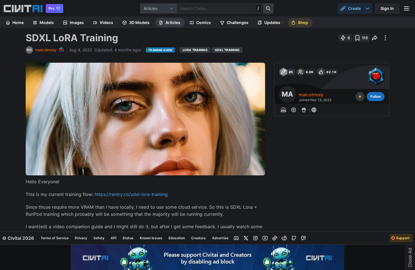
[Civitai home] (23, 8)
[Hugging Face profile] (283, 109)
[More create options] (367, 8)
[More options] (259, 69)
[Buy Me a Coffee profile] (303, 109)
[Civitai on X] (246, 238)
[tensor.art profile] (313, 109)
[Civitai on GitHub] (294, 238)
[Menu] (406, 8)
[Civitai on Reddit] (284, 238)
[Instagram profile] (293, 109)
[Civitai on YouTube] (265, 238)
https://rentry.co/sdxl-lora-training (131, 194)
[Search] (268, 8)
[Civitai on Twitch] (303, 238)
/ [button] (258, 8)
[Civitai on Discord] (236, 238)
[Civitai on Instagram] (255, 238)
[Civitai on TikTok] (274, 238)
